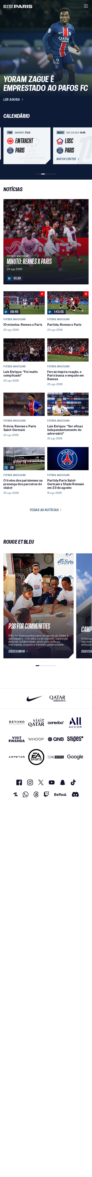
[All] (75, 723)
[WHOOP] (36, 739)
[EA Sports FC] (36, 757)
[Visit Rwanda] (17, 739)
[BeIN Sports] (56, 757)
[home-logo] (18, 6)
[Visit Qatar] (36, 723)
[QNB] (56, 739)
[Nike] (35, 698)
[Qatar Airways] (57, 698)
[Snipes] (75, 739)
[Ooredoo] (56, 723)
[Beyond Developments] (17, 723)
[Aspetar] (17, 757)
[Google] (75, 757)
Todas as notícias (44, 510)
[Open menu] (86, 6)
